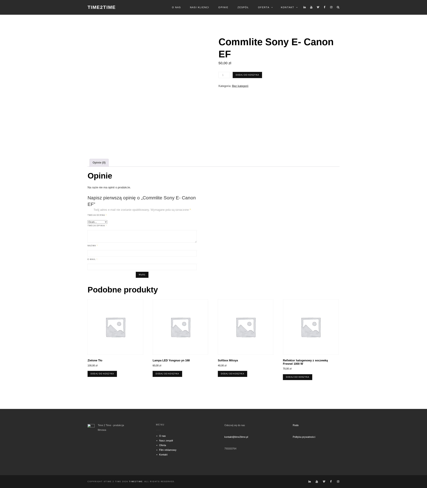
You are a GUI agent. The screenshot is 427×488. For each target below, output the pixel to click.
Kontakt (287, 7)
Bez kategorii (240, 86)
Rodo (296, 425)
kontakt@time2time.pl (236, 436)
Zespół (243, 7)
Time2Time (102, 7)
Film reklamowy (167, 449)
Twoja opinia (97, 226)
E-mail (93, 259)
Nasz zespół (166, 440)
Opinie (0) (99, 162)
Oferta (264, 7)
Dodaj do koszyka (247, 75)
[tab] (99, 163)
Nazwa (93, 246)
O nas (176, 7)
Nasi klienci (199, 7)
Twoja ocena (97, 215)
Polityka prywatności (304, 436)
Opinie (223, 7)
